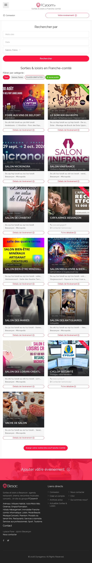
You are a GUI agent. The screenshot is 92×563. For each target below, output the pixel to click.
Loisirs (24, 512)
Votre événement (66, 15)
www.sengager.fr (59, 225)
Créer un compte (57, 496)
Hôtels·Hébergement (12, 509)
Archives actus (56, 500)
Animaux (7, 504)
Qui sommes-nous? (79, 500)
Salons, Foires (17, 77)
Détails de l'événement (23, 130)
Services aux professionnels (15, 521)
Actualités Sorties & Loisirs (58, 504)
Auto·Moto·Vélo (33, 504)
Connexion (10, 15)
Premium (23, 515)
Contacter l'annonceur (61, 228)
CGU (72, 496)
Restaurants (18, 518)
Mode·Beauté (34, 512)
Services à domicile (32, 518)
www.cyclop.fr (58, 379)
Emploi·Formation (19, 507)
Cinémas (7, 507)
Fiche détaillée (67, 233)
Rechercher (46, 58)
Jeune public (53, 77)
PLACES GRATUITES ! (34, 77)
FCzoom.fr (33, 499)
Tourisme (38, 521)
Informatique (15, 512)
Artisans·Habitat (18, 504)
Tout (6, 77)
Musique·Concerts (11, 515)
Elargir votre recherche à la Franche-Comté (45, 448)
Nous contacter (77, 492)
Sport (30, 521)
